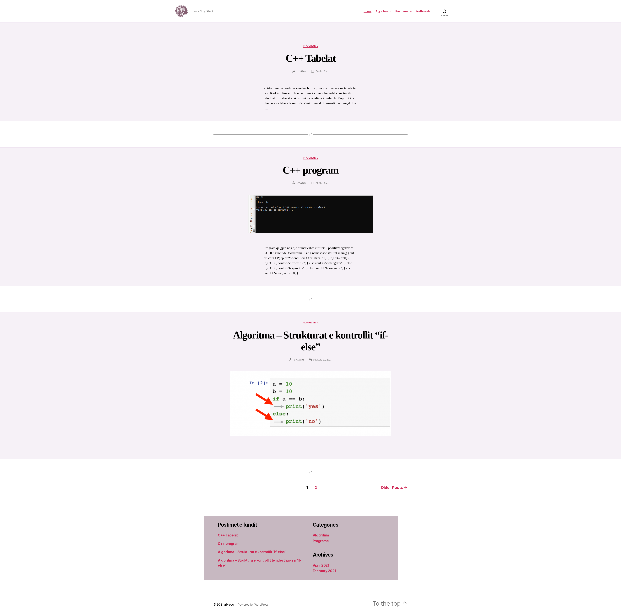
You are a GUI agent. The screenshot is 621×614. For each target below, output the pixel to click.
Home (367, 11)
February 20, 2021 (322, 359)
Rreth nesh (423, 11)
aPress (229, 604)
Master (300, 359)
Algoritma (381, 11)
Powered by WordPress (253, 604)
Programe (401, 11)
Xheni (303, 71)
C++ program (310, 170)
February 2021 (324, 571)
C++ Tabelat (310, 58)
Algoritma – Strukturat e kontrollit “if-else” (310, 341)
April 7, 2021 (322, 71)
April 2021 (321, 565)
